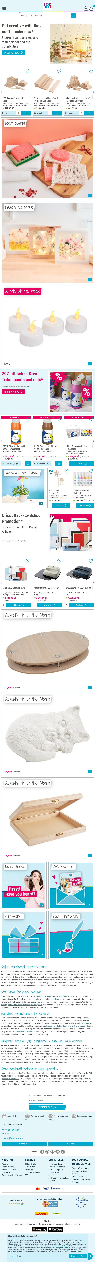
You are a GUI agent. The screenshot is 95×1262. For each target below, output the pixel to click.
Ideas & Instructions (32, 1172)
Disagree (74, 1256)
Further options (15, 1256)
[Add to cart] (26, 113)
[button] (3, 92)
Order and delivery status (81, 1179)
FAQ (26, 1175)
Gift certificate (30, 1164)
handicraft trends (62, 996)
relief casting (72, 1026)
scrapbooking (85, 1026)
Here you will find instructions (24, 1032)
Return (50, 1175)
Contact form (24, 1144)
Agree (83, 1256)
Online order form (55, 1164)
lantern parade (36, 1005)
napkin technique (60, 1026)
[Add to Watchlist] (27, 71)
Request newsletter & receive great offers (47, 1095)
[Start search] (73, 15)
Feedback (70, 1144)
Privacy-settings (54, 1172)
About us (5, 1164)
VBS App (51, 1181)
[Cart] (91, 8)
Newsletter (29, 1170)
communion (12, 1005)
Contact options (78, 1176)
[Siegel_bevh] (50, 1204)
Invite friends (30, 1167)
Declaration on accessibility (58, 1178)
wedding (4, 1005)
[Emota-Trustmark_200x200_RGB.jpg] (81, 1202)
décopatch (49, 1026)
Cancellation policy (55, 1170)
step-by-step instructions (80, 1023)
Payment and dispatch (56, 1167)
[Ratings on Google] (16, 1202)
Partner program (8, 1167)
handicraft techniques (44, 996)
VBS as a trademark (9, 1170)
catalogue (56, 999)
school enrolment (23, 1005)
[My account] (86, 8)
